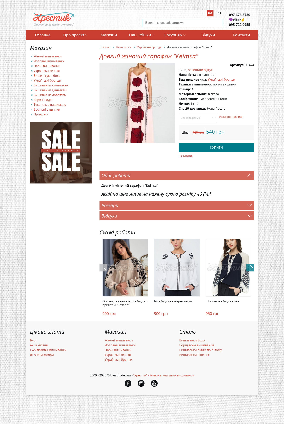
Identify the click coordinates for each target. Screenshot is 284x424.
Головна (42, 35)
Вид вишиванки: (193, 79)
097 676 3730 (239, 14)
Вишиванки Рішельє (194, 355)
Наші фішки (140, 35)
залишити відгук (200, 70)
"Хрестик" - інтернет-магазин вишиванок (163, 375)
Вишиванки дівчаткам (50, 90)
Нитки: (184, 104)
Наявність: (187, 75)
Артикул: (237, 65)
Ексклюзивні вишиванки (48, 350)
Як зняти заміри (42, 355)
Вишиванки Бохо (192, 340)
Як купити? (186, 156)
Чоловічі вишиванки (49, 61)
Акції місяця (39, 345)
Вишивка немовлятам (50, 95)
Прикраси (41, 114)
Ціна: (185, 132)
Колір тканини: (191, 99)
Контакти (241, 35)
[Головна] (54, 26)
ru (219, 13)
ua (210, 13)
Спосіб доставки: (192, 108)
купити (216, 147)
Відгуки (208, 35)
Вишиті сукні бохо (47, 75)
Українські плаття (47, 71)
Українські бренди (47, 80)
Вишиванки (123, 47)
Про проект (73, 35)
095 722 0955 (239, 24)
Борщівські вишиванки (196, 345)
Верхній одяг (43, 100)
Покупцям (173, 35)
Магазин (109, 35)
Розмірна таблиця (231, 117)
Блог (33, 340)
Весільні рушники (47, 109)
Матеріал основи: (193, 94)
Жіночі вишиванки (48, 56)
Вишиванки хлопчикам (51, 85)
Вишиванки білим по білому (200, 350)
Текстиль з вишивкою (50, 104)
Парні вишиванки (47, 66)
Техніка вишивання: (195, 84)
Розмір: (185, 89)
